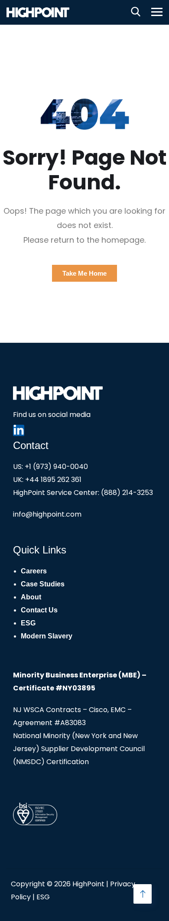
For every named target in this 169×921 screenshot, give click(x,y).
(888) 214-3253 (127, 493)
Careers (34, 571)
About (31, 597)
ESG (28, 623)
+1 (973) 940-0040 (56, 467)
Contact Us (39, 610)
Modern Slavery (46, 636)
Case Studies (43, 584)
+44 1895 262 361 (53, 480)
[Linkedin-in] (18, 430)
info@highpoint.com (47, 514)
